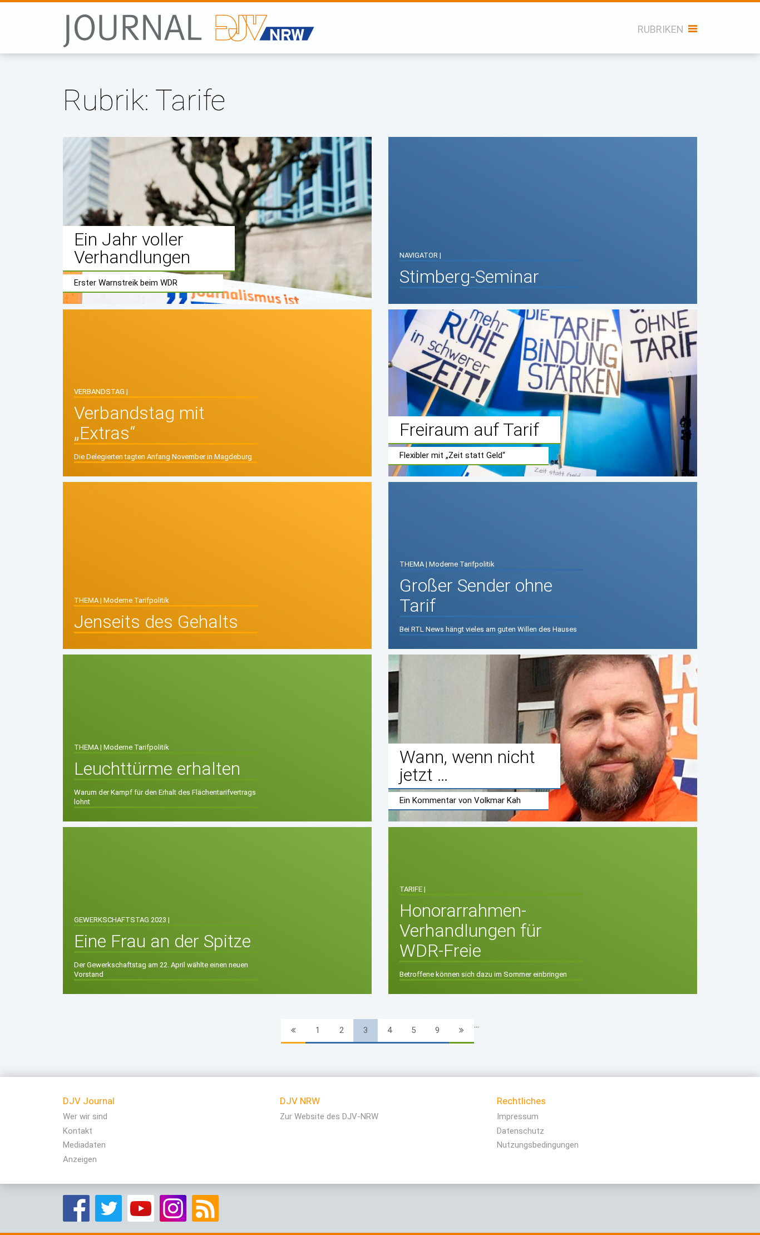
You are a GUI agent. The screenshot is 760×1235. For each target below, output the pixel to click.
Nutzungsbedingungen (538, 1145)
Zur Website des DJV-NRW (329, 1116)
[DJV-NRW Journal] (190, 24)
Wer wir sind (85, 1116)
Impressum (518, 1116)
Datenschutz (520, 1131)
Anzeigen (80, 1159)
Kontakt (77, 1131)
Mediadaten (84, 1145)
